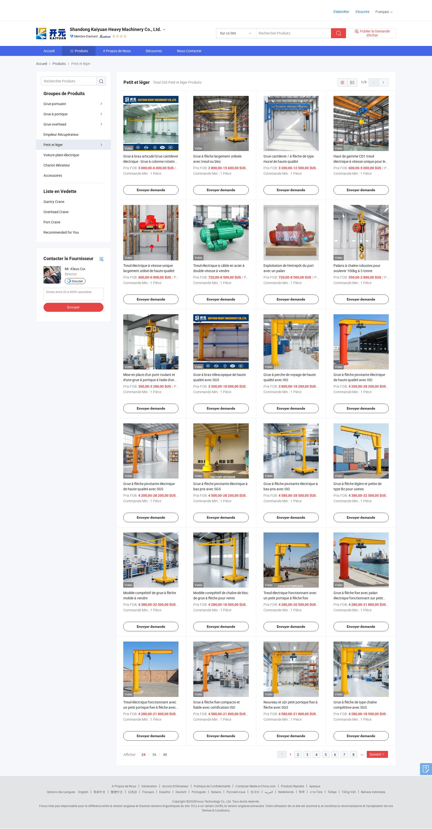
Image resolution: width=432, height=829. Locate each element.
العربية (269, 792)
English (83, 792)
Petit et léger (53, 144)
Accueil (49, 50)
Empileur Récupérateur (61, 134)
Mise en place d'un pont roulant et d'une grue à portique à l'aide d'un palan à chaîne (149, 379)
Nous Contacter (189, 50)
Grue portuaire (55, 103)
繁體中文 (117, 792)
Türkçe (332, 792)
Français (148, 792)
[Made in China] (68, 10)
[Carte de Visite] (102, 258)
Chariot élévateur (57, 165)
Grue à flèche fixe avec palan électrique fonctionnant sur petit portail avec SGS (358, 598)
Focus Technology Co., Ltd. (214, 801)
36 (154, 754)
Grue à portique (56, 114)
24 (144, 755)
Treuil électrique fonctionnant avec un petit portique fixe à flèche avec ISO (149, 707)
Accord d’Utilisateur (175, 786)
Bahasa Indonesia (373, 792)
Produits (81, 50)
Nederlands (286, 792)
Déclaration (149, 786)
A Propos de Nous (117, 50)
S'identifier (341, 11)
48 (165, 754)
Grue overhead (55, 124)
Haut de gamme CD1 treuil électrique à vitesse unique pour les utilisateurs (360, 161)
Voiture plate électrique (61, 155)
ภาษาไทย (316, 792)
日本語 (132, 792)
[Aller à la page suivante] (383, 82)
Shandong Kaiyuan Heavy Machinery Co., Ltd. (115, 29)
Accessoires (53, 175)
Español (164, 792)
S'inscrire (362, 11)
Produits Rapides (292, 786)
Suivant (375, 754)
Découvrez (154, 50)
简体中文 (100, 792)
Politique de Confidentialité (212, 786)
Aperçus (314, 786)
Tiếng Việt (349, 792)
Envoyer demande (151, 190)
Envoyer (73, 307)
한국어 (255, 792)
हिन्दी (301, 792)
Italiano (216, 792)
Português (199, 792)
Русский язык (235, 792)
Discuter (77, 281)
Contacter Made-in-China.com (256, 786)
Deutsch (181, 792)
